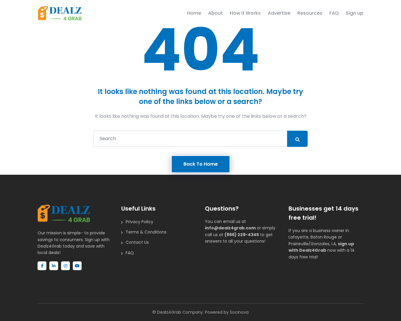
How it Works (245, 13)
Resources (309, 13)
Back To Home (200, 164)
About (215, 13)
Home (194, 13)
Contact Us (137, 242)
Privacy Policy (139, 222)
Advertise (279, 13)
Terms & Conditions (146, 232)
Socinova (239, 312)
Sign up (354, 13)
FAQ (334, 13)
